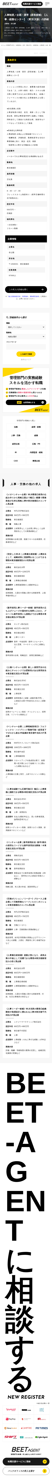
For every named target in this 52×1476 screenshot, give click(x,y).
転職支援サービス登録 (32, 4)
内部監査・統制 (36, 452)
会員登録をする (26, 402)
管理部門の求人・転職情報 (13, 45)
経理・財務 (36, 427)
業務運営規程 (34, 296)
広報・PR (36, 444)
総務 (36, 435)
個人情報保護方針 (14, 296)
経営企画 (15, 444)
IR (16, 452)
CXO (16, 461)
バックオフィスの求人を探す (21, 1471)
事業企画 (36, 461)
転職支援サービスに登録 (19, 1461)
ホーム (3, 45)
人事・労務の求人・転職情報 (30, 45)
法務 (16, 427)
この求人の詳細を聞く (18, 289)
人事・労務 (15, 435)
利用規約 (25, 296)
